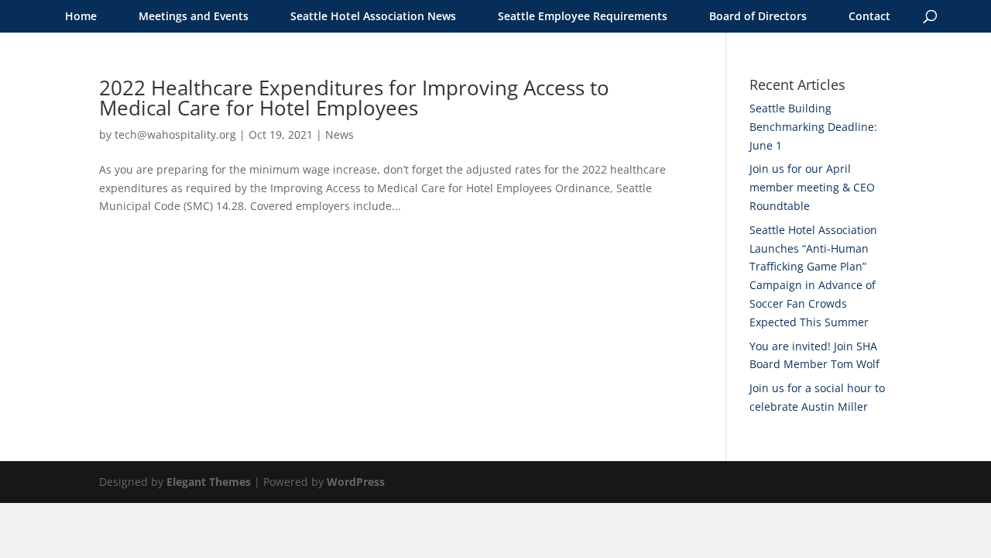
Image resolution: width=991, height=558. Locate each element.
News (339, 134)
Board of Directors (758, 16)
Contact (869, 16)
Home (81, 16)
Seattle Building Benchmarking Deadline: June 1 (813, 127)
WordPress (356, 481)
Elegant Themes (208, 481)
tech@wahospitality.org (175, 134)
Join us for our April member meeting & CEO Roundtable (812, 187)
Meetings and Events (194, 16)
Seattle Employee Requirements (582, 16)
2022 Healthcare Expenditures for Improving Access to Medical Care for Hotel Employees (354, 98)
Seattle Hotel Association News (373, 16)
